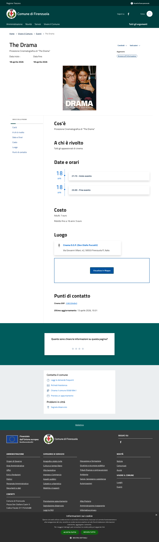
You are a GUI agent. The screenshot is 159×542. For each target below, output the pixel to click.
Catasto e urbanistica (52, 483)
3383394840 (71, 303)
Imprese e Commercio (52, 474)
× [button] (156, 515)
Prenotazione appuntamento (55, 501)
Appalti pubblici (49, 479)
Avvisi (119, 470)
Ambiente (84, 474)
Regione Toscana (13, 3)
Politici (9, 479)
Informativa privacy (88, 510)
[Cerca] (150, 14)
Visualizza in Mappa (101, 270)
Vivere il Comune (25, 33)
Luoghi (119, 482)
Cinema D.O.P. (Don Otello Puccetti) (80, 245)
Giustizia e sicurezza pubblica (92, 465)
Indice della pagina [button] (19, 119)
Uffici (8, 470)
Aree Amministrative (15, 465)
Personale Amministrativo (17, 483)
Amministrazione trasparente (92, 505)
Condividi (121, 45)
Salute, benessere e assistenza (93, 478)
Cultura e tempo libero (52, 465)
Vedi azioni (134, 45)
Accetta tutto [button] (70, 532)
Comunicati (121, 465)
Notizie (120, 461)
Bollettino (79, 424)
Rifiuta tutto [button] (89, 532)
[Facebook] (127, 13)
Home (11, 33)
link (103, 527)
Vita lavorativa (49, 470)
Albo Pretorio (85, 501)
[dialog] (79, 527)
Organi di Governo (14, 461)
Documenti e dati (13, 488)
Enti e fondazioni (13, 474)
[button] (79, 538)
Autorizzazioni (86, 483)
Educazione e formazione (90, 461)
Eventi (38, 33)
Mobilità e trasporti (51, 488)
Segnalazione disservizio (53, 505)
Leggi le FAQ (48, 510)
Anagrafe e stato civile (52, 461)
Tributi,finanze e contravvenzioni (94, 470)
